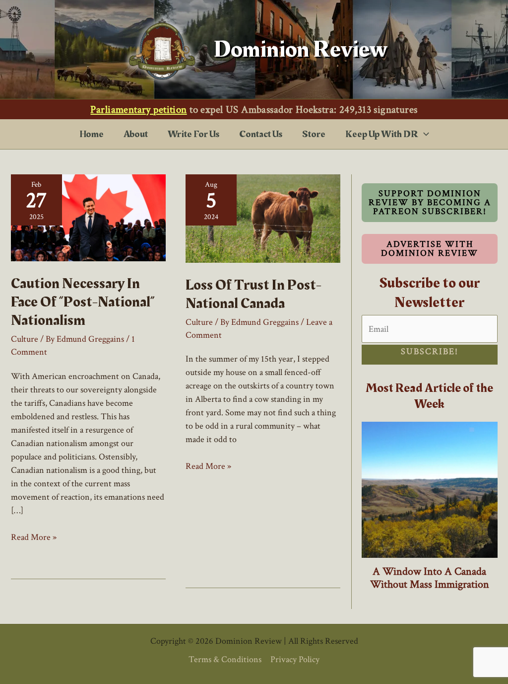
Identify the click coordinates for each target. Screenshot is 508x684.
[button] (423, 134)
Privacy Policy (294, 659)
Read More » (34, 537)
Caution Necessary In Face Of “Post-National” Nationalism (83, 302)
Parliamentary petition (138, 109)
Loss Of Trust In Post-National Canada (253, 294)
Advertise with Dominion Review (429, 248)
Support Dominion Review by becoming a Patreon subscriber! (429, 202)
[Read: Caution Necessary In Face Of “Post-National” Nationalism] (88, 217)
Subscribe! (429, 351)
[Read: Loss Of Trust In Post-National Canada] (263, 218)
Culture (24, 339)
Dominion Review (300, 49)
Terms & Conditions (225, 659)
